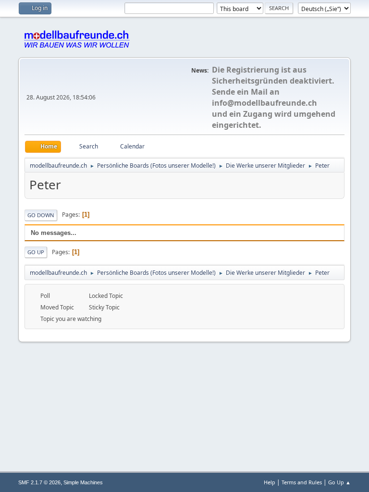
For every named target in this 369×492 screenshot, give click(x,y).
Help (269, 482)
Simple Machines (83, 482)
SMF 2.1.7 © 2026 (39, 482)
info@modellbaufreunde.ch (264, 103)
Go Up (35, 252)
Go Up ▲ (339, 482)
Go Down (40, 215)
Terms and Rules (302, 482)
